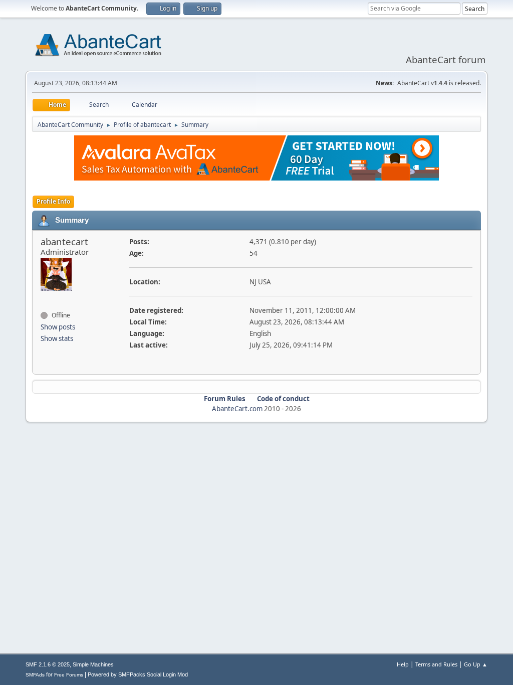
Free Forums (68, 674)
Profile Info (53, 201)
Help (403, 664)
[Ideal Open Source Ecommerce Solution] (45, 297)
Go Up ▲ (475, 664)
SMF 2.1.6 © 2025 (48, 664)
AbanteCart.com (237, 408)
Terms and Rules (436, 664)
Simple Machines (93, 664)
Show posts (58, 326)
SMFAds (35, 674)
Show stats (57, 338)
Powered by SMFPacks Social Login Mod (138, 674)
